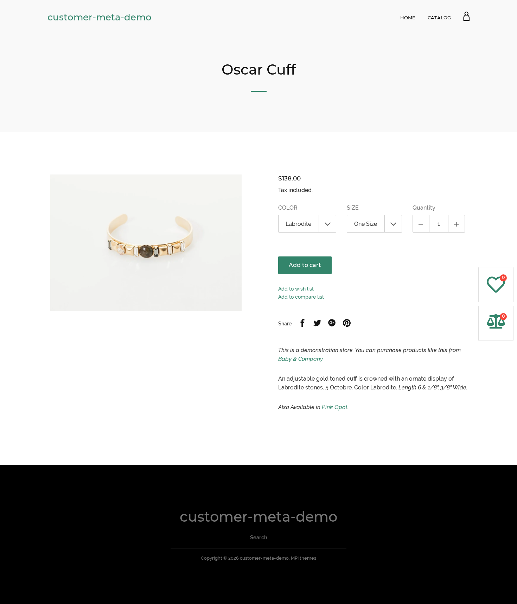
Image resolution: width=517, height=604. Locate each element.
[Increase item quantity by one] (456, 224)
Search (258, 537)
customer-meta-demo (99, 17)
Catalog (439, 17)
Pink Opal (334, 407)
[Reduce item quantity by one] (421, 224)
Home (407, 17)
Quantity (424, 207)
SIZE (353, 207)
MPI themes (303, 558)
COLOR (288, 207)
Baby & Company (300, 359)
